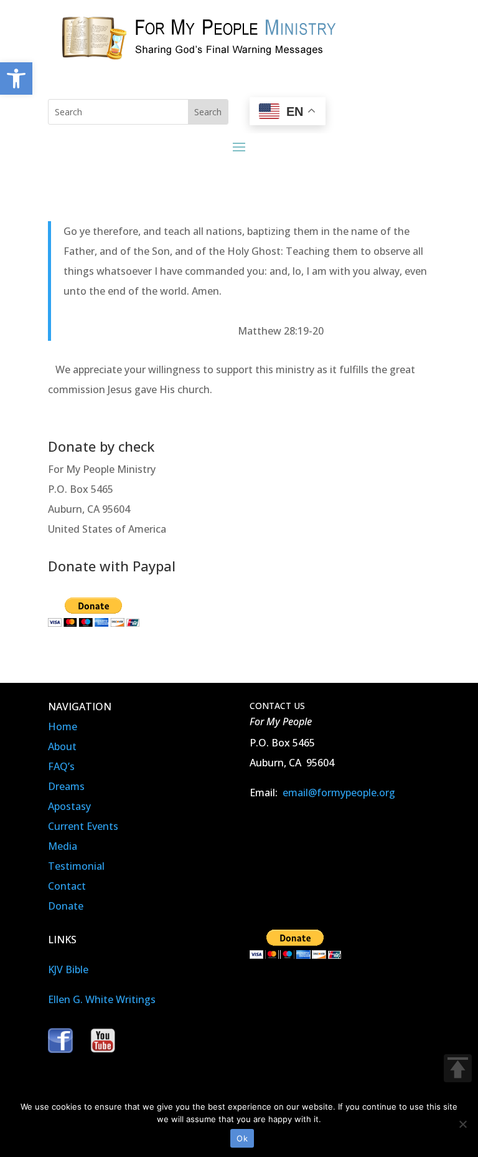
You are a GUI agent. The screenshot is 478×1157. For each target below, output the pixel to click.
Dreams (66, 786)
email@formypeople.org (339, 792)
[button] (16, 78)
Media (62, 846)
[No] (462, 1124)
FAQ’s (61, 766)
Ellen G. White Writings (102, 999)
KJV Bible (68, 969)
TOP (458, 1068)
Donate (65, 906)
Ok (242, 1138)
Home (62, 726)
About (62, 746)
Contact (67, 886)
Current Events (83, 826)
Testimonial (76, 866)
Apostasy (69, 806)
